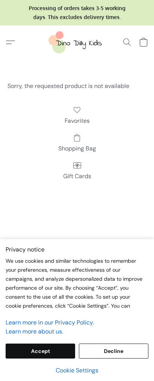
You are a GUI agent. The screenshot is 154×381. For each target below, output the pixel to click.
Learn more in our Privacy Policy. (50, 322)
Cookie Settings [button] (77, 370)
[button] (77, 42)
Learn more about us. (34, 331)
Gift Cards (77, 176)
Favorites (77, 121)
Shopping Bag (77, 148)
